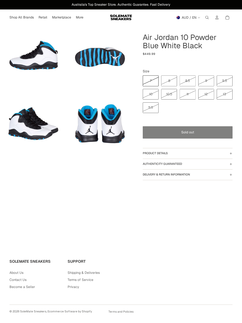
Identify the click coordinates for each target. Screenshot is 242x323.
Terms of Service (80, 280)
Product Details (155, 153)
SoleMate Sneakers (33, 311)
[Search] (207, 17)
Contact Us (17, 280)
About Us (16, 273)
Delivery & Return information (166, 174)
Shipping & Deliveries (84, 273)
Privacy (73, 287)
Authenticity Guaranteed (162, 164)
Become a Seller (22, 287)
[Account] (217, 17)
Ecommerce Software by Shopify (70, 311)
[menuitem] (79, 17)
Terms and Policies (121, 312)
